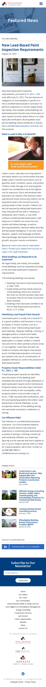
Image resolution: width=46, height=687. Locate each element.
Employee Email (16, 682)
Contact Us (23, 628)
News (23, 625)
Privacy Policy (30, 682)
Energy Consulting (23, 610)
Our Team (23, 597)
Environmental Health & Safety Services (23, 604)
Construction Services (23, 613)
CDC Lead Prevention (18, 251)
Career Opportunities (23, 619)
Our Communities (23, 601)
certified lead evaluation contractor (24, 126)
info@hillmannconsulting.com (15, 453)
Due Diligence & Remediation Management (23, 607)
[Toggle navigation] (41, 3)
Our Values (23, 594)
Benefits (23, 622)
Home (23, 591)
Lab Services (23, 616)
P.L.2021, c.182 (33, 94)
